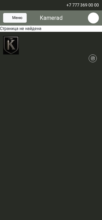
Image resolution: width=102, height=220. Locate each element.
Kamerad (51, 18)
